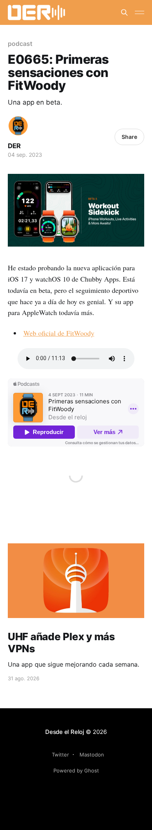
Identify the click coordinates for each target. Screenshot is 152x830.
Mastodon (92, 754)
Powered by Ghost (76, 770)
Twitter (60, 754)
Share (129, 136)
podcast (20, 43)
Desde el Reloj (64, 731)
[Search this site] (124, 12)
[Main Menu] (139, 12)
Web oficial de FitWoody (58, 333)
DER (14, 146)
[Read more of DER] (18, 126)
